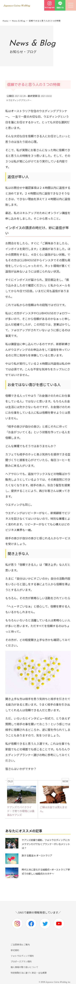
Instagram (49, 7)
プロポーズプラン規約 (21, 961)
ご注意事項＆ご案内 (20, 944)
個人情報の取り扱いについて (24, 967)
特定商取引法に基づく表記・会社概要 (29, 972)
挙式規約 (15, 950)
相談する (60, 7)
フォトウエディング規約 (22, 955)
